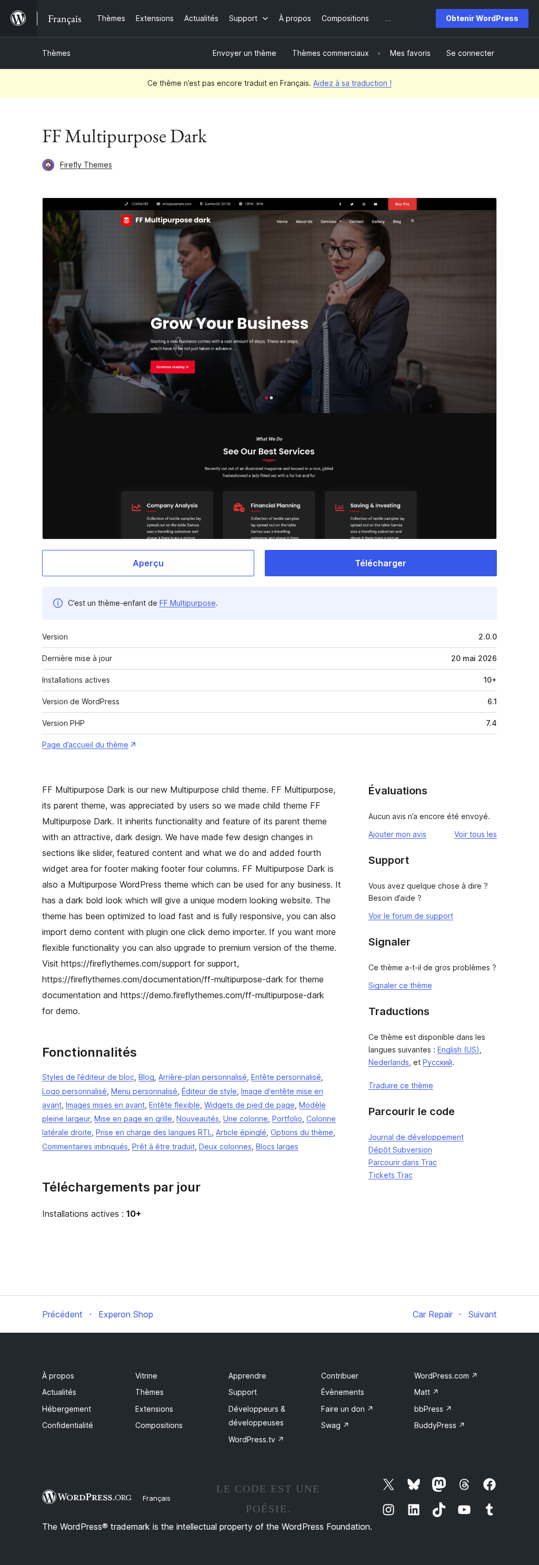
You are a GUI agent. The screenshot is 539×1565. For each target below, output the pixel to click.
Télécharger (380, 563)
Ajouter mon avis (397, 834)
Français (157, 1498)
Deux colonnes (225, 1146)
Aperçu (148, 563)
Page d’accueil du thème (85, 744)
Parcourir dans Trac (402, 1162)
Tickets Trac (390, 1174)
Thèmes (56, 52)
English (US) (458, 1049)
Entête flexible (174, 1104)
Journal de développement (416, 1137)
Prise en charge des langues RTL (154, 1132)
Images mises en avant (105, 1104)
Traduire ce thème (400, 1085)
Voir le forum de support (410, 915)
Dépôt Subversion (400, 1149)
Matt (426, 1391)
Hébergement (66, 1408)
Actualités (59, 1391)
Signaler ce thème (400, 985)
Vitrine (146, 1375)
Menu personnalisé (144, 1091)
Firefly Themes (86, 164)
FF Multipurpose (187, 602)
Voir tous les (475, 834)
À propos (58, 1375)
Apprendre (247, 1375)
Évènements (342, 1391)
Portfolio (287, 1118)
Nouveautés (197, 1118)
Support (242, 1391)
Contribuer (339, 1375)
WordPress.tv (256, 1439)
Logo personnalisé (74, 1091)
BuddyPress (439, 1425)
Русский (437, 1062)
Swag (335, 1425)
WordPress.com (446, 1375)
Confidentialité (67, 1425)
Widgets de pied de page (249, 1104)
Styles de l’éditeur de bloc (88, 1076)
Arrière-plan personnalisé (202, 1076)
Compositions (159, 1425)
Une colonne (245, 1118)
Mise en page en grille (133, 1118)
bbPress (433, 1408)
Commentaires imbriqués (85, 1146)
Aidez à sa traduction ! (352, 82)
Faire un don (347, 1408)
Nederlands (388, 1062)
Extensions (154, 1408)
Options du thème (302, 1132)
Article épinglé (241, 1132)
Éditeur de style (209, 1091)
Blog (146, 1076)
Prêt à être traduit (163, 1146)
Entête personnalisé (286, 1076)
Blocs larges (277, 1146)
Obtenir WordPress (482, 18)
